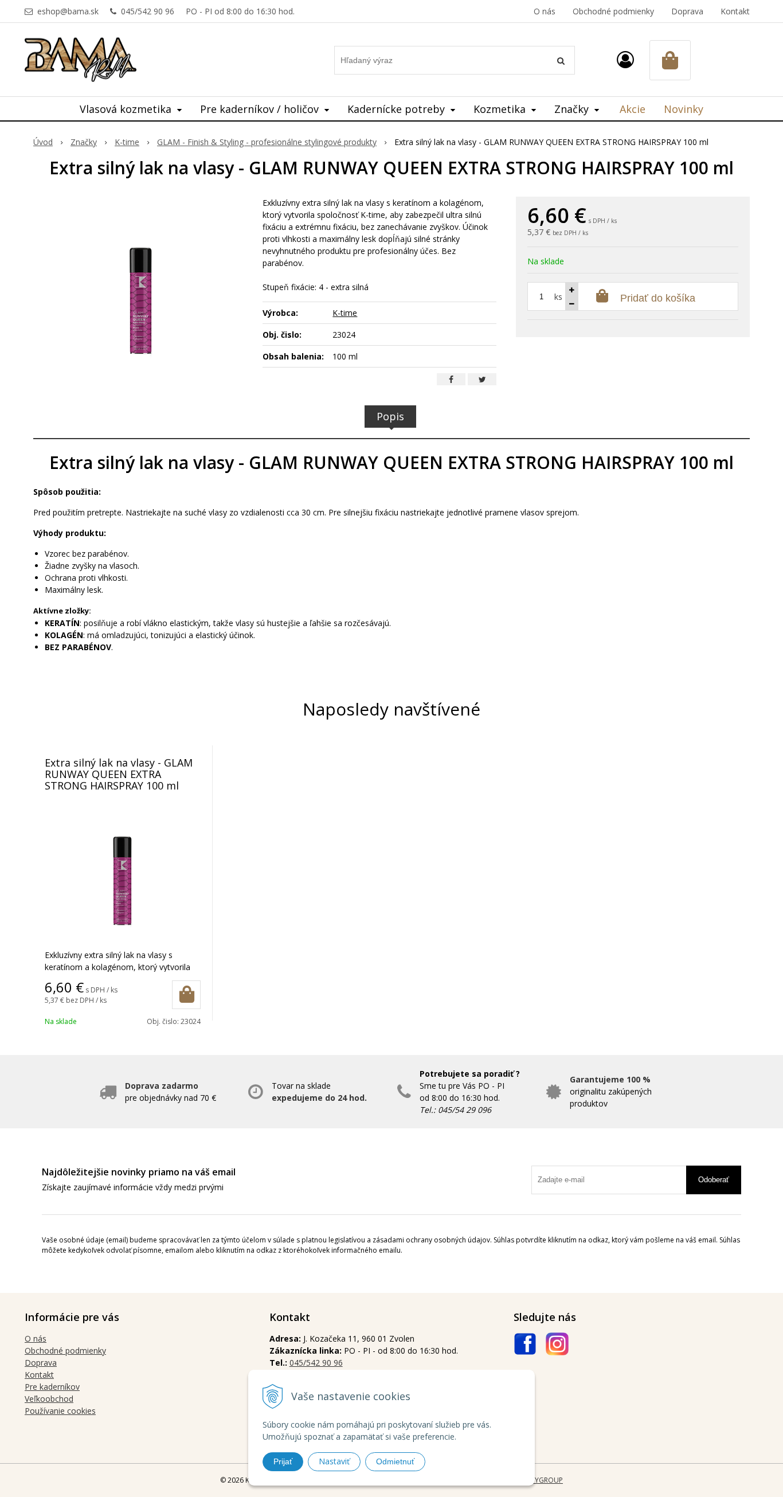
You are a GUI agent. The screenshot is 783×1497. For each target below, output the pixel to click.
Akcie (632, 109)
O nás (544, 11)
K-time (127, 141)
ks (558, 296)
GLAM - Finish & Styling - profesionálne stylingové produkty (267, 141)
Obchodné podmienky (613, 11)
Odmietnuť (395, 1461)
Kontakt (735, 11)
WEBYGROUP (541, 1480)
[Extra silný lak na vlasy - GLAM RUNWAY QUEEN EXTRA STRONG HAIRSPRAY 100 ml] (140, 283)
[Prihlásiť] (625, 59)
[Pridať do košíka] (186, 994)
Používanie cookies (60, 1410)
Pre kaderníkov (52, 1386)
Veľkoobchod (49, 1398)
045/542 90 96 (147, 11)
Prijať (282, 1461)
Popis (390, 416)
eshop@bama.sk (68, 11)
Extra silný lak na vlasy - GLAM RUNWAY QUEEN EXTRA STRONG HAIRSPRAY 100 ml (119, 774)
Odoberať (713, 1179)
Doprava (687, 11)
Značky (84, 141)
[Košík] (670, 60)
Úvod (43, 141)
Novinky (683, 109)
